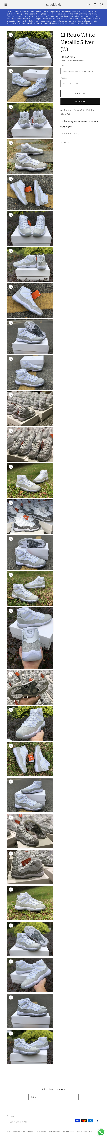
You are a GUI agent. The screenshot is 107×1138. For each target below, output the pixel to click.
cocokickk (16, 1132)
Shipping (64, 61)
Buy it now (80, 101)
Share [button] (66, 142)
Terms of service (54, 1131)
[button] (6, 4)
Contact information (84, 1131)
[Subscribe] (75, 1097)
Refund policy (28, 1131)
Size (62, 65)
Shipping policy (69, 1131)
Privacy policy (41, 1131)
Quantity (63, 78)
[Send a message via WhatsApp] (101, 1132)
